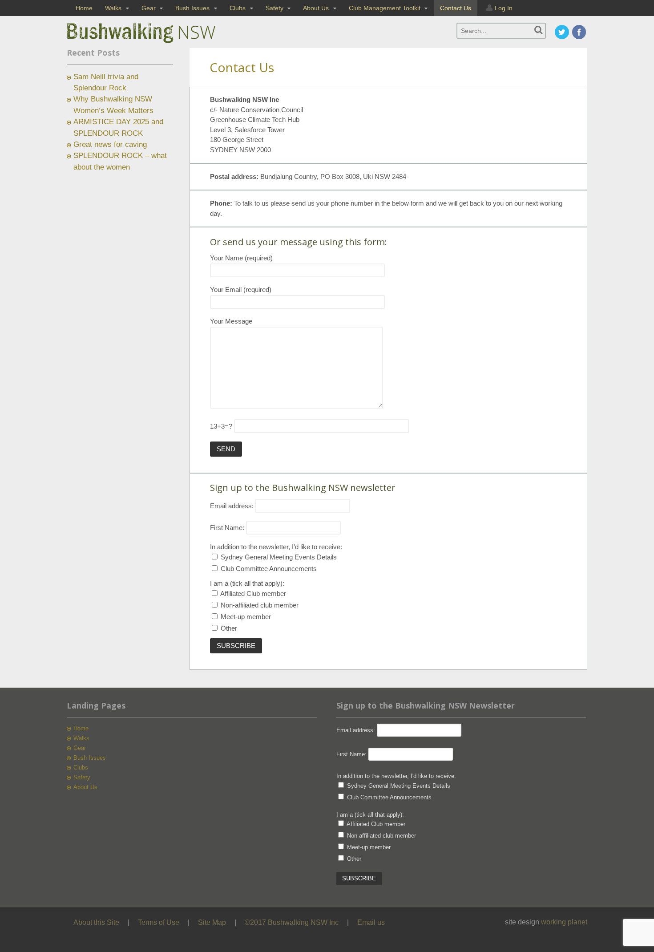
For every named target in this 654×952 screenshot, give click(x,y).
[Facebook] (579, 32)
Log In (504, 8)
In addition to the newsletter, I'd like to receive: (276, 547)
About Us (316, 8)
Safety (274, 8)
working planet (564, 922)
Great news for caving (110, 144)
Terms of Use (158, 922)
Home (84, 8)
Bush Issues (192, 8)
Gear (148, 8)
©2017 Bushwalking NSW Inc (292, 922)
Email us (371, 922)
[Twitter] (562, 32)
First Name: (227, 527)
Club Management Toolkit (384, 8)
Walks (113, 8)
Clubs (238, 8)
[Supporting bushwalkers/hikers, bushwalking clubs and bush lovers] (156, 43)
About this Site (96, 922)
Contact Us (455, 8)
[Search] (538, 30)
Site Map (212, 922)
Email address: (232, 506)
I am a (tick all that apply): (247, 583)
